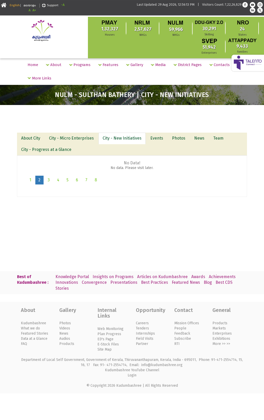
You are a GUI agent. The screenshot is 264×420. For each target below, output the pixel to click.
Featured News (186, 282)
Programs (81, 64)
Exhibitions (221, 338)
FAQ (24, 344)
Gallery (136, 64)
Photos (178, 138)
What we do (30, 328)
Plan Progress (109, 334)
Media (160, 64)
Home (33, 64)
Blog (208, 282)
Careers (142, 323)
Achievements (222, 276)
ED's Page (105, 339)
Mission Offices (186, 323)
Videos (64, 328)
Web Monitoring (110, 329)
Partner (142, 344)
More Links (41, 78)
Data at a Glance (34, 338)
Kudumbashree (33, 323)
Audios (64, 338)
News (199, 138)
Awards (198, 276)
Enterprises (222, 333)
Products (66, 344)
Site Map (104, 349)
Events (156, 138)
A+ (34, 10)
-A (62, 5)
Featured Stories (34, 333)
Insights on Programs (113, 276)
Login (132, 375)
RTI (177, 344)
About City (30, 138)
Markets (219, 328)
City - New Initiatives (122, 138)
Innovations (66, 282)
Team (218, 138)
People (180, 328)
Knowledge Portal (72, 276)
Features (110, 64)
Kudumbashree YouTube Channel (132, 370)
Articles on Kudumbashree (162, 276)
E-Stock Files (108, 344)
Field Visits (144, 338)
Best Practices (154, 282)
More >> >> (221, 344)
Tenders (142, 328)
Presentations (123, 282)
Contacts (221, 64)
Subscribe (182, 338)
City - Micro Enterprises (71, 138)
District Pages (189, 64)
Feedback (182, 333)
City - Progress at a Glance (46, 149)
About (55, 64)
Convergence (94, 282)
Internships (145, 333)
